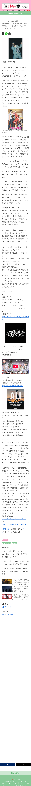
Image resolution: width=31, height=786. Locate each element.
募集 (15, 779)
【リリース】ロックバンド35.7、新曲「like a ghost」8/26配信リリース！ (15, 562)
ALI (4, 543)
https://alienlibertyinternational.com (14, 519)
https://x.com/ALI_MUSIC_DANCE (14, 524)
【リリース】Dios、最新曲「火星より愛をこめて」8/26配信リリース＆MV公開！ (15, 571)
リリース (9, 543)
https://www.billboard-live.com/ (12, 386)
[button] (9, 33)
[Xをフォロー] (23, 764)
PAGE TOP (16, 773)
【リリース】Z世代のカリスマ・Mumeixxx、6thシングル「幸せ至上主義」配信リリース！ (15, 554)
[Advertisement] (15, 692)
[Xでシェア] (3, 33)
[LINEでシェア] (6, 33)
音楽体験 (6, 529)
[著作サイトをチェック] (7, 764)
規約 (19, 779)
